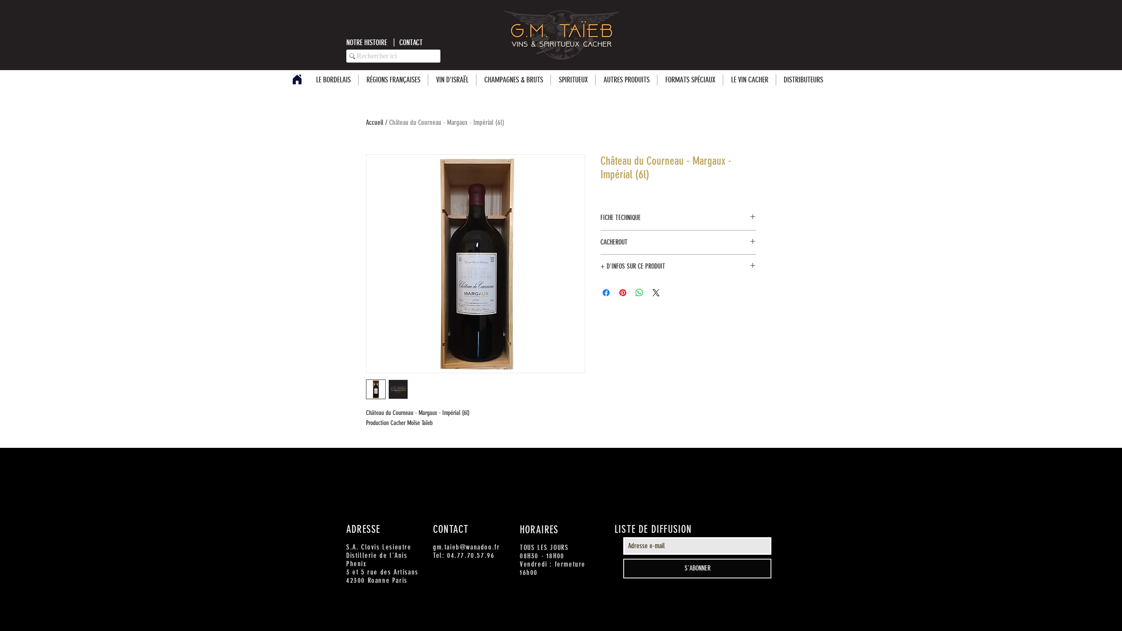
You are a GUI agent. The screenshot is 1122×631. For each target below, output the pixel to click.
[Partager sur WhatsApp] (639, 292)
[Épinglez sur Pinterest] (623, 292)
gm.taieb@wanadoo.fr (466, 547)
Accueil (374, 122)
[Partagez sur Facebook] (606, 292)
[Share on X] (656, 292)
